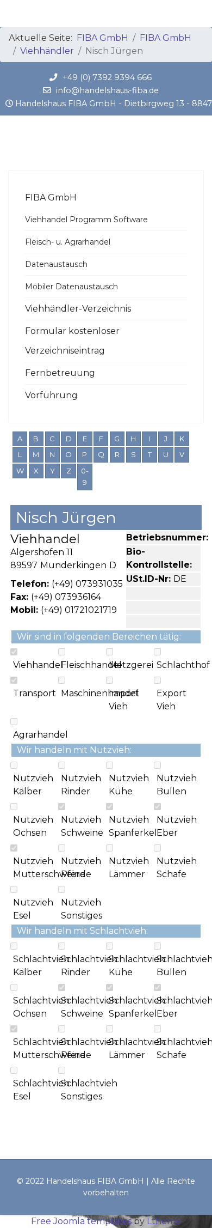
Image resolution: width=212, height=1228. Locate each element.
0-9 (85, 476)
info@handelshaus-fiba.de (107, 90)
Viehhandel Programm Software (86, 219)
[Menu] (197, 13)
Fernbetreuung (60, 373)
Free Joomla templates (81, 1221)
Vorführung (51, 395)
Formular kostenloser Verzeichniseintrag (72, 341)
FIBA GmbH (51, 197)
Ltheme (164, 1221)
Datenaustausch (56, 264)
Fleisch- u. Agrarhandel (67, 242)
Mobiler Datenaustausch (71, 286)
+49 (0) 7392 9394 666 (107, 77)
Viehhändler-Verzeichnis (78, 308)
